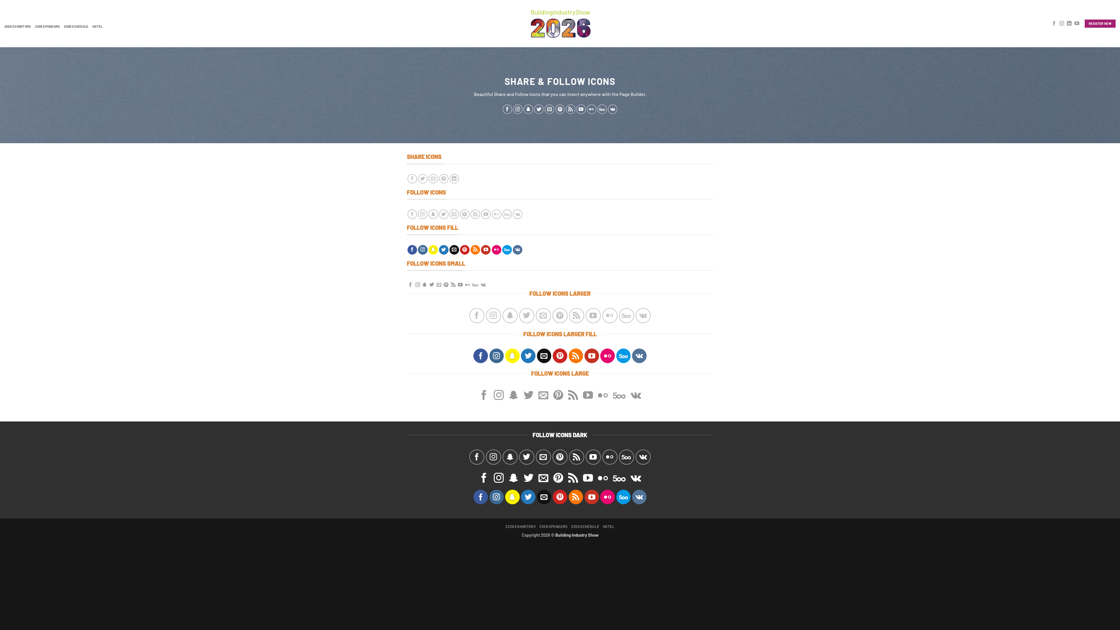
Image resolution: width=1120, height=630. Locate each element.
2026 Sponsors (47, 26)
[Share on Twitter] (423, 179)
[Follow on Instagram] (1061, 23)
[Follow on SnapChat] (528, 109)
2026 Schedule (76, 26)
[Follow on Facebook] (1054, 23)
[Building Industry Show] (560, 23)
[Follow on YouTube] (1076, 23)
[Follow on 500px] (602, 109)
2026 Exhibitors (17, 26)
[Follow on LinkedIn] (1069, 23)
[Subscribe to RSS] (570, 109)
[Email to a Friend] (433, 179)
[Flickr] (591, 109)
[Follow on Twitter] (539, 109)
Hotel (97, 26)
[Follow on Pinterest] (560, 109)
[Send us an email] (549, 109)
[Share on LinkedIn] (454, 179)
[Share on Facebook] (412, 179)
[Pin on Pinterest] (444, 179)
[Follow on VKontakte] (612, 109)
